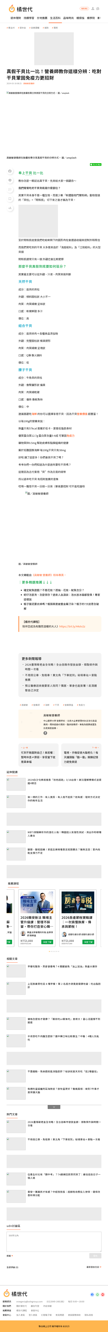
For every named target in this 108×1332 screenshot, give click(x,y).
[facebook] (92, 1294)
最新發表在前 (93, 1267)
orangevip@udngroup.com (29, 1301)
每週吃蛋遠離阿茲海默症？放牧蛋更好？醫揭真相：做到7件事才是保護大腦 (63, 1090)
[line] (97, 1294)
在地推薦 (42, 18)
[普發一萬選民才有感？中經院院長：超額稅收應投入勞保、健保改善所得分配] (16, 1196)
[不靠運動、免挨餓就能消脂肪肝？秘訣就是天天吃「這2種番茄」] (16, 1076)
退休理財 (16, 18)
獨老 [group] (56, 27)
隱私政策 (89, 1314)
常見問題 (60, 1314)
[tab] (49, 951)
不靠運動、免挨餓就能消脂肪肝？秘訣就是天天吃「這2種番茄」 (63, 1071)
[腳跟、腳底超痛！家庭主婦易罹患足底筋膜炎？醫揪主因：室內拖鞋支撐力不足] (16, 854)
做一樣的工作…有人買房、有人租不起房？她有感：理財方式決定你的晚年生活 (64, 798)
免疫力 (82, 704)
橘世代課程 (21, 1310)
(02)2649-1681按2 (55, 1301)
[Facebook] (45, 733)
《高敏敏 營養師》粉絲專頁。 (49, 575)
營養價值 (69, 704)
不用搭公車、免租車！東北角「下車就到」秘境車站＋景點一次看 (64, 1139)
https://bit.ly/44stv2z (72, 626)
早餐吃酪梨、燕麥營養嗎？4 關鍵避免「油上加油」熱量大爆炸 (62, 966)
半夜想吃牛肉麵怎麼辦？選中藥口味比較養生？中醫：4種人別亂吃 (63, 1037)
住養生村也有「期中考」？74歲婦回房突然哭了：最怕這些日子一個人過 (64, 1176)
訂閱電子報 (46, 1314)
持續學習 (29, 18)
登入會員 (33, 1314)
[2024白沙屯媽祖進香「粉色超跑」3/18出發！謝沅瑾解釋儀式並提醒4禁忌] (16, 784)
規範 (9, 1255)
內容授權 (47, 1305)
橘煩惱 (80, 18)
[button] (97, 8)
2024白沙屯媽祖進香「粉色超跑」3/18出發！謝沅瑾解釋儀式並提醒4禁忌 (64, 781)
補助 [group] (46, 27)
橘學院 (91, 18)
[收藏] (10, 198)
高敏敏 (24, 704)
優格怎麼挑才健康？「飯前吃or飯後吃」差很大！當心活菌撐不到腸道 (64, 1020)
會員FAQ (35, 1310)
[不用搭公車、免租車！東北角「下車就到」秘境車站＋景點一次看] (16, 1144)
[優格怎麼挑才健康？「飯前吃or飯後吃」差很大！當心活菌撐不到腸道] (16, 1023)
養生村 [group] (11, 27)
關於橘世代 (21, 1305)
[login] (92, 8)
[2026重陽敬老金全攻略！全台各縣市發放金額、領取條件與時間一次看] (16, 1126)
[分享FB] (10, 171)
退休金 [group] (23, 27)
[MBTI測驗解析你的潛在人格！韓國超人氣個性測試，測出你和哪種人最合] (16, 836)
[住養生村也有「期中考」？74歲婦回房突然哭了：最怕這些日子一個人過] (16, 1179)
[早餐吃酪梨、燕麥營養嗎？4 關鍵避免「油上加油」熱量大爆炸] (16, 971)
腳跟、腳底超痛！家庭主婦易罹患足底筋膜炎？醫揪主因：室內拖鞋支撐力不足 (64, 851)
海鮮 (47, 704)
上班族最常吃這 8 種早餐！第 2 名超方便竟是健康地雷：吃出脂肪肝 (64, 985)
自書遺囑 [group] (35, 27)
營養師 (36, 704)
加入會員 (20, 1314)
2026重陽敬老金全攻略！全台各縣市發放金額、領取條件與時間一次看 (64, 1123)
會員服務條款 (74, 1314)
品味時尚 (68, 18)
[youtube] (102, 1294)
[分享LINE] (10, 180)
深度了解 (23, 942)
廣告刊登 (35, 1305)
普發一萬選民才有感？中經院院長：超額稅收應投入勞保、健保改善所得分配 (64, 1193)
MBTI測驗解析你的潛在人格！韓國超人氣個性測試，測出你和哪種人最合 (64, 833)
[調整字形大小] (10, 208)
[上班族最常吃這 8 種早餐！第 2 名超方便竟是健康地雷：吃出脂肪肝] (16, 988)
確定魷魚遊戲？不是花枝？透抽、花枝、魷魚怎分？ (54, 590)
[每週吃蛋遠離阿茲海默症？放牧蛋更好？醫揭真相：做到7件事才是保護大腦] (16, 1093)
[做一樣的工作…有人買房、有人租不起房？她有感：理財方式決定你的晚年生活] (16, 801)
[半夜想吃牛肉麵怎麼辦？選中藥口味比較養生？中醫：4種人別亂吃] (16, 1040)
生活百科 (55, 18)
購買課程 (84, 8)
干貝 (57, 704)
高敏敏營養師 (28, 83)
